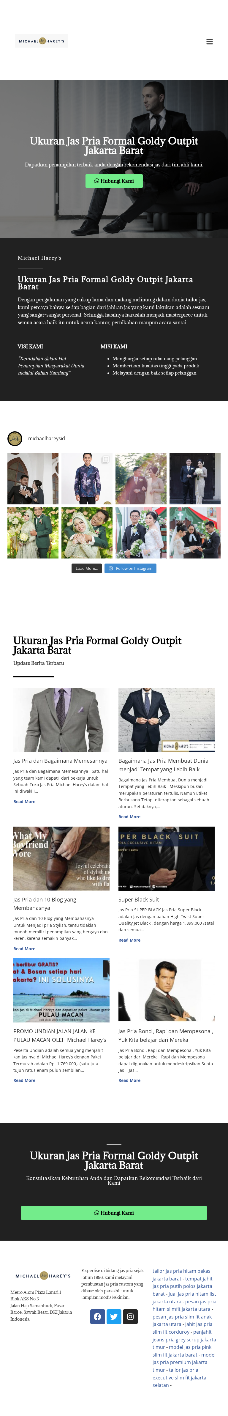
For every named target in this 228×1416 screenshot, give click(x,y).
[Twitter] (114, 1316)
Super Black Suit (138, 899)
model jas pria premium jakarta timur (184, 1362)
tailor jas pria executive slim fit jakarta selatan (179, 1377)
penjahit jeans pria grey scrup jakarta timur (184, 1339)
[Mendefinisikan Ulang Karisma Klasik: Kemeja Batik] (87, 478)
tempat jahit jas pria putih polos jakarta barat (183, 1286)
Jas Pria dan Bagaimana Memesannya (60, 760)
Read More (24, 801)
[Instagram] (130, 1316)
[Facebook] (97, 1316)
